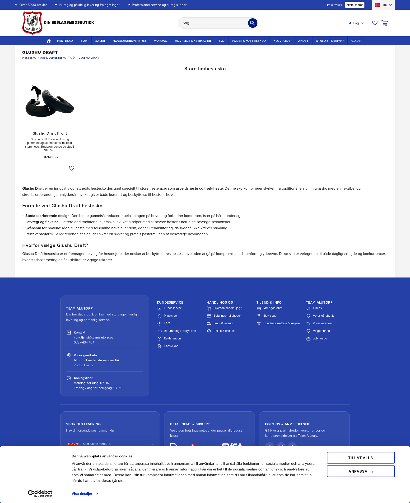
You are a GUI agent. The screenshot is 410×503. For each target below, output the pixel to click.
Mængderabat (272, 308)
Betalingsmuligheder (227, 316)
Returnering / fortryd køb (180, 331)
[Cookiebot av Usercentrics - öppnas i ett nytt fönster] (40, 493)
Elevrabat (269, 316)
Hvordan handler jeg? (228, 308)
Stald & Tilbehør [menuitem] (330, 41)
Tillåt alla (360, 458)
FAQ (167, 323)
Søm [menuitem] (84, 41)
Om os (317, 308)
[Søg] (252, 23)
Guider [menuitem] (356, 41)
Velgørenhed (321, 331)
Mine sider (171, 316)
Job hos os (320, 338)
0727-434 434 (84, 342)
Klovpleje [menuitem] (282, 41)
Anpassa (358, 471)
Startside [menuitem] (48, 40)
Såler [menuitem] (100, 41)
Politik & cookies (224, 331)
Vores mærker (322, 323)
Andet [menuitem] (303, 41)
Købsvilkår (171, 346)
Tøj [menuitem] (221, 41)
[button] (375, 23)
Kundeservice (173, 308)
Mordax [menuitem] (160, 41)
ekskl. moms (354, 5)
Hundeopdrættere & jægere (281, 323)
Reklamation (172, 338)
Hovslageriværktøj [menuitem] (129, 41)
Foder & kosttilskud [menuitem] (249, 41)
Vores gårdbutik (323, 316)
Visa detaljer (82, 494)
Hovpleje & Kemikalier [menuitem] (193, 41)
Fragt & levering (224, 323)
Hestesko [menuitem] (65, 41)
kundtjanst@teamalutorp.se (93, 337)
